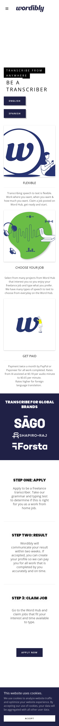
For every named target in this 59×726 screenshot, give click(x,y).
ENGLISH (15, 100)
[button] (7, 8)
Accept (29, 718)
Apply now (29, 652)
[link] (30, 8)
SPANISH (15, 113)
